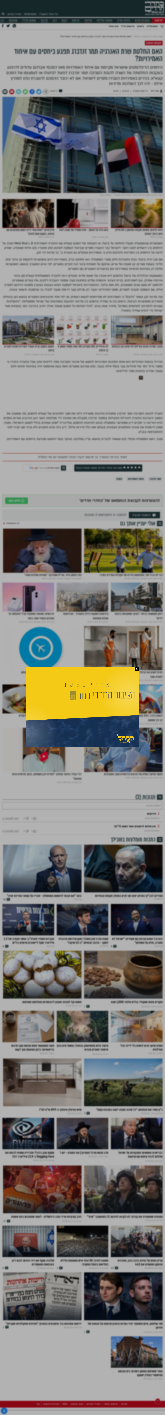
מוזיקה (88, 20)
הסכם (119, 479)
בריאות (75, 20)
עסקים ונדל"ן (29, 20)
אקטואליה (152, 26)
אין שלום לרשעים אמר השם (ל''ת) (135, 836)
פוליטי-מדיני (123, 20)
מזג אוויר (113, 26)
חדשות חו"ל (127, 26)
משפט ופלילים (104, 20)
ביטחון (140, 26)
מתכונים (13, 20)
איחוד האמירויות (136, 479)
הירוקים (151, 823)
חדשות (159, 20)
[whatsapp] (25, 91)
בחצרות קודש (142, 20)
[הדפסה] (18, 91)
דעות (64, 20)
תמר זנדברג (155, 479)
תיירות (44, 20)
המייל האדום (14, 14)
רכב (55, 20)
